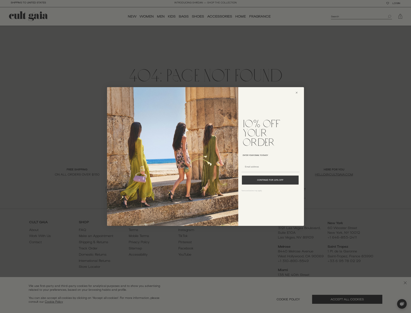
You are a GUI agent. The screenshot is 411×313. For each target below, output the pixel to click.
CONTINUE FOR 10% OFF (270, 180)
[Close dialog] (298, 92)
